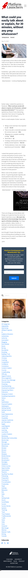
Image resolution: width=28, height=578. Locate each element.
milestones (5, 446)
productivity (5, 484)
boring (4, 348)
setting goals (5, 498)
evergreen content (7, 394)
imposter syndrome (7, 420)
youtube (4, 536)
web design (5, 528)
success (4, 504)
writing (4, 534)
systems (4, 508)
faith (3, 400)
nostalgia (4, 462)
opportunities (6, 468)
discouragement (6, 378)
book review (5, 344)
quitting (4, 488)
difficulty (4, 374)
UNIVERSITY (18, 559)
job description (6, 422)
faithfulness (5, 402)
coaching (4, 360)
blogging (4, 342)
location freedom (7, 434)
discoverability (6, 382)
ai (2, 332)
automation (5, 340)
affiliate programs (7, 330)
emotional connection (8, 388)
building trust (6, 354)
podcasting (5, 476)
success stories (6, 506)
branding (4, 352)
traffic (3, 518)
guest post (5, 416)
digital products (6, 376)
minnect (4, 450)
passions (12, 37)
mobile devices (6, 456)
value (3, 520)
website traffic (6, 532)
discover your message (8, 380)
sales (3, 494)
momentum (5, 458)
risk (3, 492)
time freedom (6, 514)
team (3, 512)
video (3, 522)
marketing (5, 436)
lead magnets (6, 426)
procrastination (6, 482)
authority (4, 338)
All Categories (6, 324)
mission (4, 452)
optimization (5, 470)
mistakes (4, 454)
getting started (5, 37)
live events (5, 432)
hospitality (5, 418)
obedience (5, 464)
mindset (4, 448)
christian (4, 358)
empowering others (7, 390)
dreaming (4, 384)
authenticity (5, 336)
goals (3, 412)
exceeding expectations (8, 396)
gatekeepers (5, 406)
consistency (5, 366)
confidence (5, 364)
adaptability (5, 326)
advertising (5, 328)
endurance (5, 392)
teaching (4, 510)
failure (4, 398)
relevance (4, 490)
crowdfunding (6, 372)
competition (5, 362)
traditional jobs (6, 516)
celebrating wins (7, 356)
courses (4, 370)
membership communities (9, 438)
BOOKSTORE (14, 563)
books (3, 346)
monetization (5, 460)
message (4, 442)
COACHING (9, 559)
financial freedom (7, 404)
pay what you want (7, 474)
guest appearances (7, 414)
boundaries (5, 350)
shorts (3, 500)
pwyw (3, 486)
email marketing (6, 386)
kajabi (3, 424)
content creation (7, 368)
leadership (5, 428)
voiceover (4, 526)
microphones (5, 444)
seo (3, 496)
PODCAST (22, 561)
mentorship (5, 440)
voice (3, 524)
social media (5, 502)
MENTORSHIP (8, 561)
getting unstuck (6, 410)
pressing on (5, 480)
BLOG (15, 561)
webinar (4, 530)
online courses (6, 466)
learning (4, 430)
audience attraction (7, 334)
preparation (5, 478)
